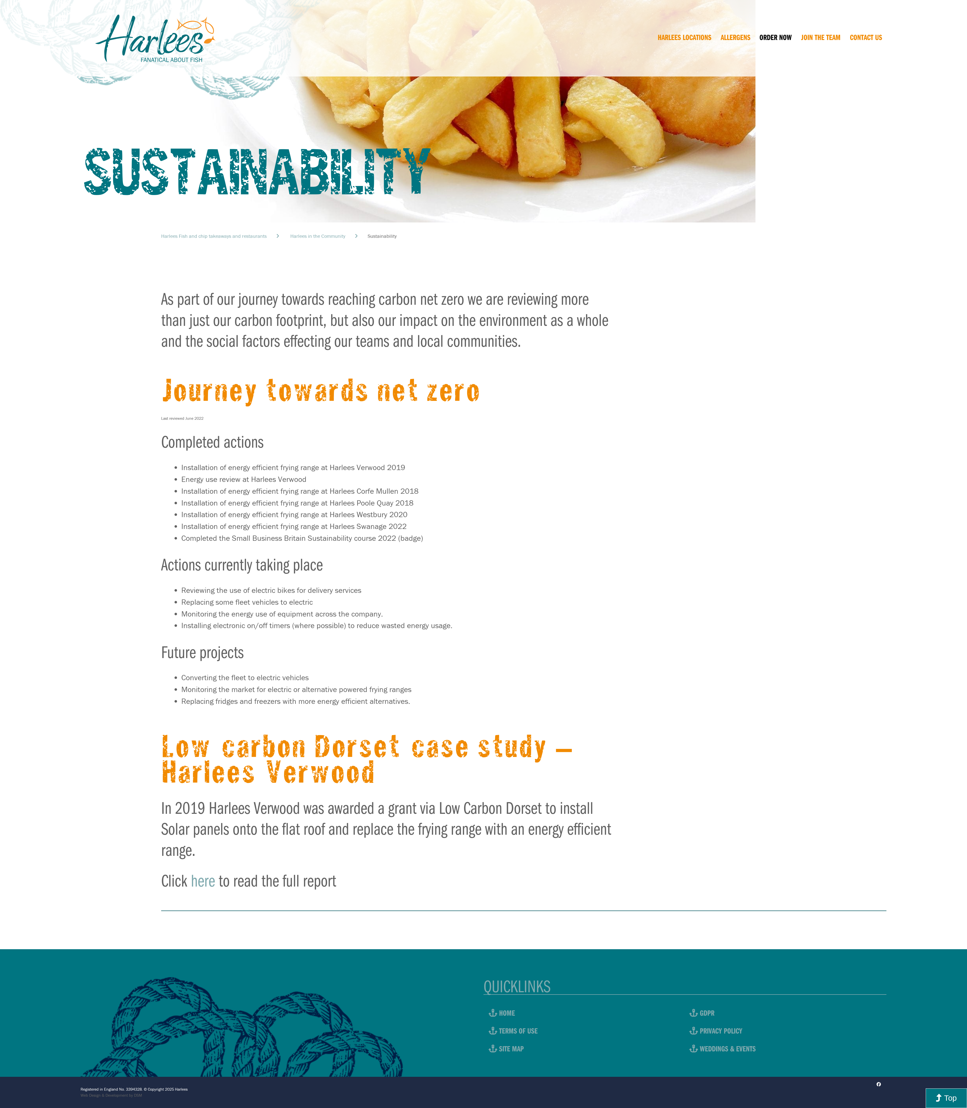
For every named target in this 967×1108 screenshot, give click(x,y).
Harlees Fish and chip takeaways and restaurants (214, 236)
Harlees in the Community (317, 236)
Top (949, 1098)
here (203, 880)
